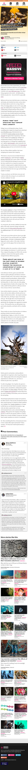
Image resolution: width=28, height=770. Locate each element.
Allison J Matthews (11, 443)
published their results (9, 115)
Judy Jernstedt (11, 143)
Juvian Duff (24, 366)
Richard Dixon (4, 239)
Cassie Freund (3, 583)
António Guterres (4, 618)
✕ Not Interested (4, 768)
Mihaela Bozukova (17, 683)
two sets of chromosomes (15, 489)
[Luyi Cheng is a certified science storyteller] (3, 38)
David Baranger (3, 734)
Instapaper (18, 55)
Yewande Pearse (5, 667)
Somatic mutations (15, 404)
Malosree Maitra (17, 701)
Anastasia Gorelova (4, 683)
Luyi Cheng (7, 36)
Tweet (17, 47)
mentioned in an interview (12, 478)
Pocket (5, 55)
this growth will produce (16, 228)
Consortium (19, 435)
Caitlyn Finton (9, 493)
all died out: (14, 137)
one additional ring (5, 230)
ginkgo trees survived (10, 391)
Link (25, 442)
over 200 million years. (6, 132)
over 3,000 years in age (14, 91)
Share (4, 47)
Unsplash (27, 24)
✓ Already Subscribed (12, 768)
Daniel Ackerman (5, 567)
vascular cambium (7, 210)
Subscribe (23, 760)
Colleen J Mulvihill (17, 584)
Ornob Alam (3, 635)
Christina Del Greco (17, 618)
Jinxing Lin (8, 157)
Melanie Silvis (16, 733)
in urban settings (13, 389)
